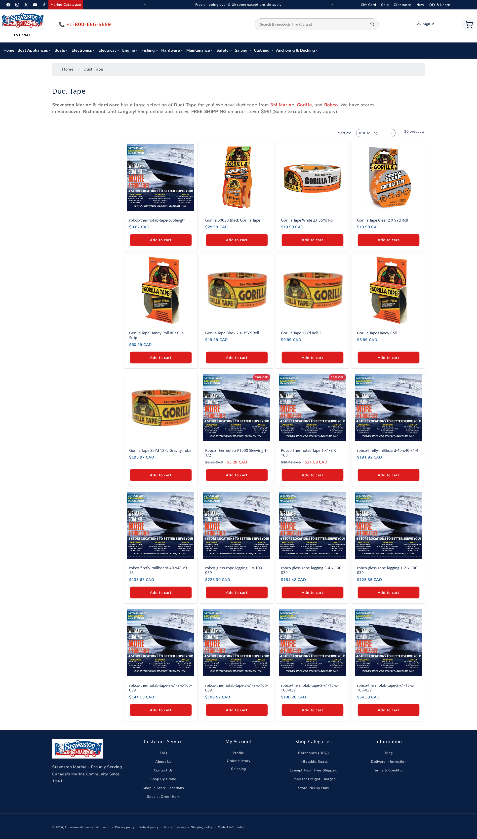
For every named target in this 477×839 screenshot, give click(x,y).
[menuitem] (9, 50)
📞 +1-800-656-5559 (85, 24)
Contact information (231, 827)
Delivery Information (388, 761)
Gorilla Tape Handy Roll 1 (378, 332)
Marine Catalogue (65, 4)
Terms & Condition (389, 770)
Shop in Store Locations (163, 788)
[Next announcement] (332, 4)
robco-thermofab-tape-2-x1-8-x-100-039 (236, 687)
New (420, 4)
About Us (163, 761)
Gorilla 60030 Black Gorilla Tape (232, 220)
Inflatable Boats (314, 761)
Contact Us (163, 770)
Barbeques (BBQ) (313, 753)
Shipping (238, 769)
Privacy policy (124, 827)
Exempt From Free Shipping (313, 770)
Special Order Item (163, 796)
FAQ (163, 753)
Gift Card (368, 4)
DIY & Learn (439, 4)
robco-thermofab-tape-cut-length (157, 220)
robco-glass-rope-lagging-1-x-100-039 (234, 570)
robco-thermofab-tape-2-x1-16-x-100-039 (385, 687)
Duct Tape (93, 69)
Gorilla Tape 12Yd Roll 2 (301, 332)
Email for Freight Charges (313, 779)
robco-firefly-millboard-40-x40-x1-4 (387, 450)
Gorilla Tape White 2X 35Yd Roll (308, 220)
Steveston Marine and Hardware (87, 827)
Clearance (402, 4)
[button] (469, 24)
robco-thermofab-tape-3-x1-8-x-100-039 (160, 687)
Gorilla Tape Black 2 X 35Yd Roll (232, 332)
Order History (238, 761)
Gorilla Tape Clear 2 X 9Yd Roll (382, 220)
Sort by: (344, 133)
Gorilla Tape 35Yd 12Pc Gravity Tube (160, 450)
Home (68, 69)
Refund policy (149, 827)
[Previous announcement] (144, 4)
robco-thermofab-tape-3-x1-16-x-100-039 (309, 687)
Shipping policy (202, 827)
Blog (389, 753)
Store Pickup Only (313, 788)
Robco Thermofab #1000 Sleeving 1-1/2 (236, 453)
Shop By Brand (163, 779)
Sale (385, 4)
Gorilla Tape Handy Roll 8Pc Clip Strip (156, 335)
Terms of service (174, 827)
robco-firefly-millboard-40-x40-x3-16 (158, 570)
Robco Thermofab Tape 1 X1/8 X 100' (308, 453)
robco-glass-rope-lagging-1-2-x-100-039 (388, 570)
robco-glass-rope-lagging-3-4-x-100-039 (312, 570)
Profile (238, 753)
